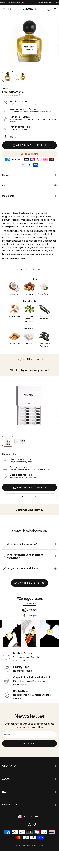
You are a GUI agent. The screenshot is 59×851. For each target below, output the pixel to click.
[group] (29, 406)
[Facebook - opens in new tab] (24, 824)
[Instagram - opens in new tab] (29, 824)
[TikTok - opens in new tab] (35, 824)
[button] (4, 9)
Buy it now (29, 496)
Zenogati (32, 609)
